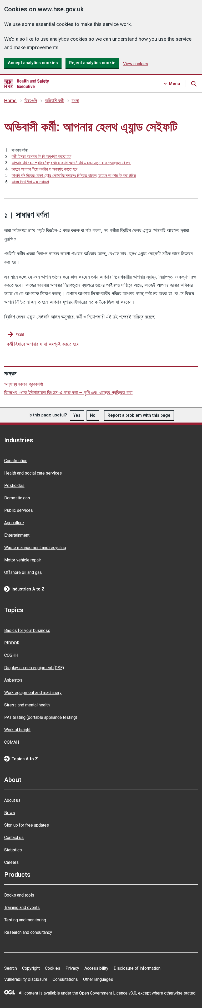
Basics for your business (27, 630)
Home (10, 100)
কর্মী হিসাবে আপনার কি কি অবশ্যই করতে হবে (41, 156)
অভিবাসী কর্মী (54, 100)
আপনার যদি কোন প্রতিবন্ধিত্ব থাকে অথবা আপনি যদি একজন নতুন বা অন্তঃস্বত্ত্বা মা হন (71, 162)
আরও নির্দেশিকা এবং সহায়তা (30, 181)
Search (10, 968)
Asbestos (13, 680)
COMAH (11, 742)
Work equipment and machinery (33, 692)
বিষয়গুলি (30, 100)
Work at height (17, 729)
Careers (11, 862)
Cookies (52, 968)
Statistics (13, 849)
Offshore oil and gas (23, 572)
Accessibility (96, 968)
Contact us (14, 837)
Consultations (65, 979)
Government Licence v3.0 (113, 993)
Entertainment (16, 535)
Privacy (72, 968)
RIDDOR (11, 642)
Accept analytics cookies (33, 62)
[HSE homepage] (26, 84)
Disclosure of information (137, 968)
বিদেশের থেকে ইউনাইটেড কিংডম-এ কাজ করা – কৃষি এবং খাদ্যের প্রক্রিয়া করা (68, 393)
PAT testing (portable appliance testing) (40, 717)
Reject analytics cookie (92, 62)
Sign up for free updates (26, 825)
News (9, 812)
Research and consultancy (28, 932)
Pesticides (14, 485)
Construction (15, 460)
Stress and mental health (27, 704)
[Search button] (193, 83)
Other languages (98, 979)
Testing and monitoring (25, 919)
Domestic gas (17, 497)
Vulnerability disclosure (25, 979)
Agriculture (14, 522)
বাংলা (75, 100)
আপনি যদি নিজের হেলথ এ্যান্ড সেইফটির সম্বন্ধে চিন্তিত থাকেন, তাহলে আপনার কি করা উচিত (74, 175)
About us (12, 800)
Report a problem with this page (139, 415)
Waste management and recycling (35, 547)
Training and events (22, 907)
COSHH (11, 655)
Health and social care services (33, 473)
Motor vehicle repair (22, 559)
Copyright (31, 968)
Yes (76, 415)
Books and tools (19, 895)
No (92, 415)
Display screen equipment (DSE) (34, 667)
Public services (18, 510)
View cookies (135, 63)
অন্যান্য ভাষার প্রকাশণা (23, 384)
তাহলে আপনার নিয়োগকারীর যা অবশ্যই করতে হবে (44, 169)
